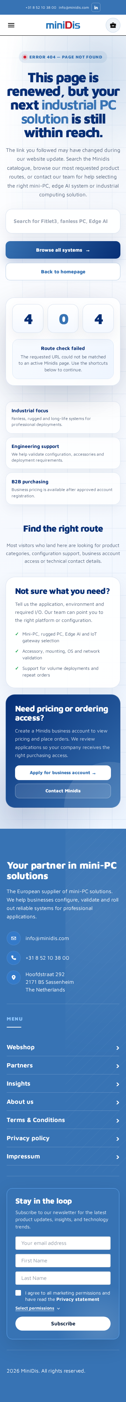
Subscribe (63, 1323)
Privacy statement (77, 1299)
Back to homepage (63, 271)
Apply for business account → (63, 772)
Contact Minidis (63, 790)
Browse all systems (63, 250)
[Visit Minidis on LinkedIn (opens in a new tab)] (95, 7)
